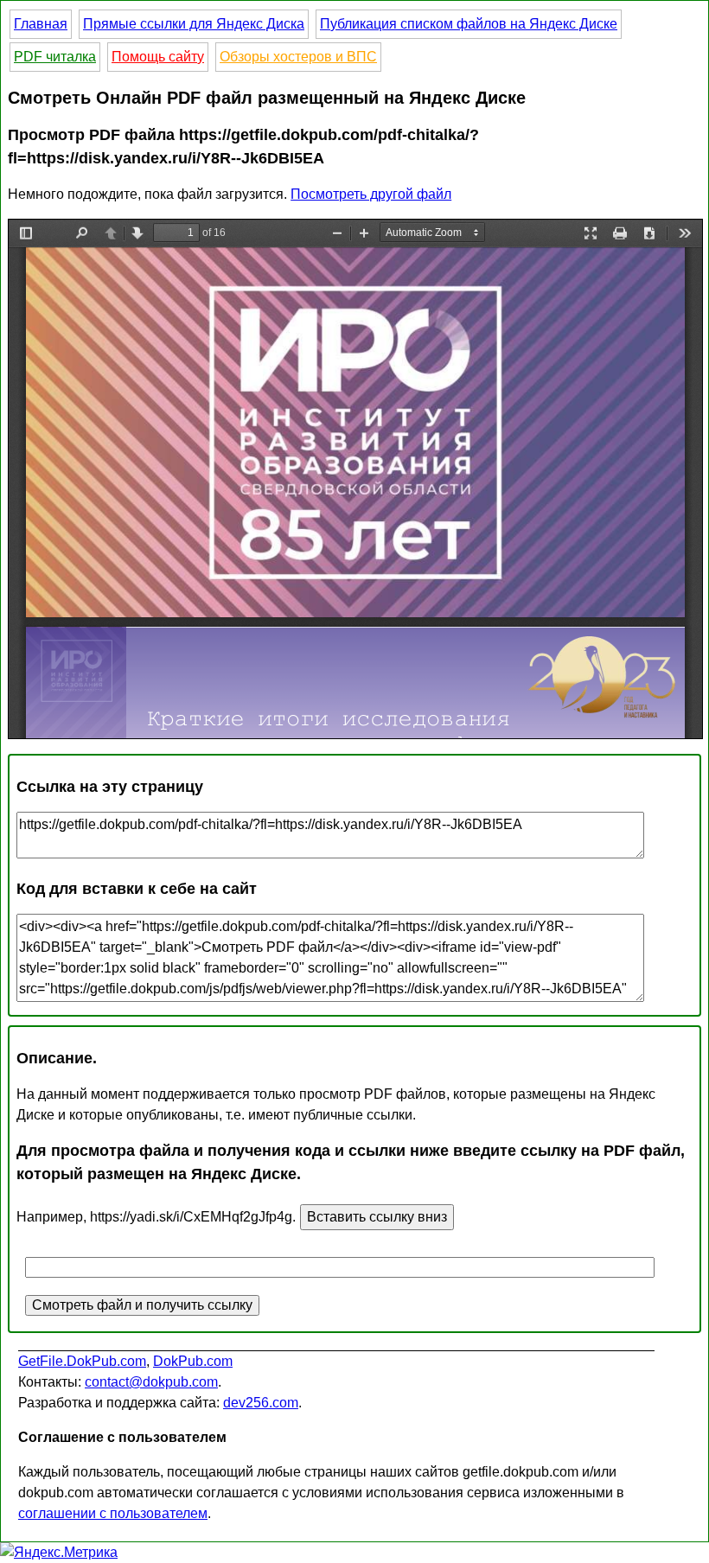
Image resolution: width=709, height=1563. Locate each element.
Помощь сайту (158, 56)
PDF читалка (55, 56)
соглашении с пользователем (113, 1513)
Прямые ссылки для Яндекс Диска (193, 23)
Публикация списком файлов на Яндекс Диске (468, 23)
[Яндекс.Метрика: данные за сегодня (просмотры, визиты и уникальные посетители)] (59, 1552)
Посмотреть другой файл (371, 194)
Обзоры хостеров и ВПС (298, 56)
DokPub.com (193, 1361)
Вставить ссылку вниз (377, 1216)
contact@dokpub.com (151, 1382)
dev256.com (260, 1402)
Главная (40, 23)
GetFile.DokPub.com (82, 1361)
